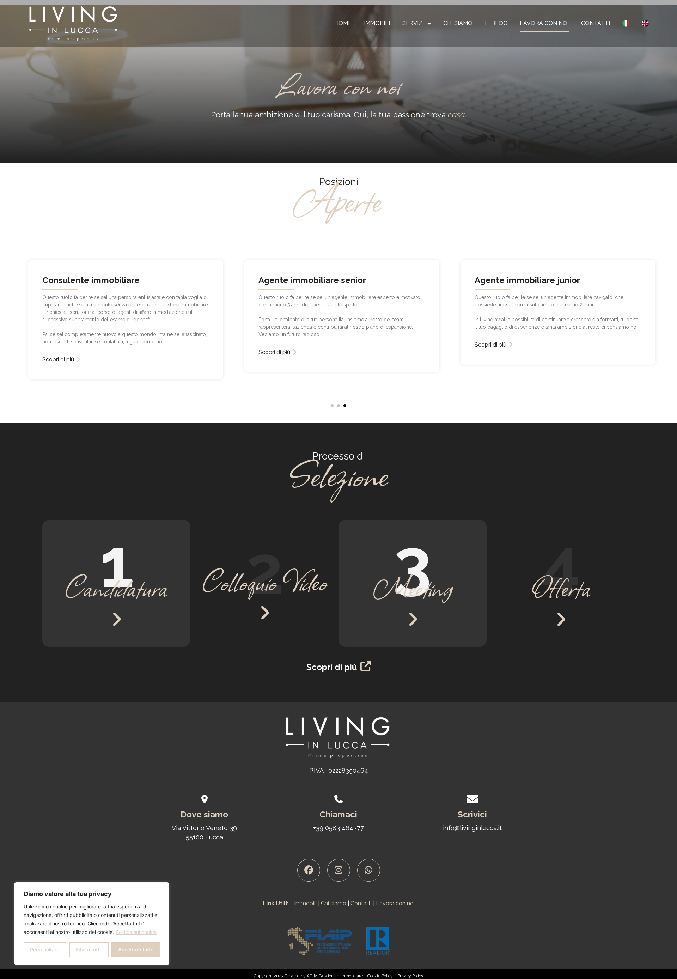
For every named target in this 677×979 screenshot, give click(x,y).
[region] (91, 923)
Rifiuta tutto (88, 950)
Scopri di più (178, 352)
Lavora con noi (544, 23)
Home (343, 23)
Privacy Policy (410, 975)
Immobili (377, 23)
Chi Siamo (457, 23)
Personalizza (45, 950)
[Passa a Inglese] (645, 23)
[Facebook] (308, 870)
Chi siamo (333, 903)
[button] (332, 405)
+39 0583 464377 (338, 828)
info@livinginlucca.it (472, 828)
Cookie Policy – (382, 975)
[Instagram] (338, 870)
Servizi (413, 23)
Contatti (595, 23)
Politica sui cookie (136, 932)
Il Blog (496, 23)
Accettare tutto (135, 950)
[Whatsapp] (368, 870)
